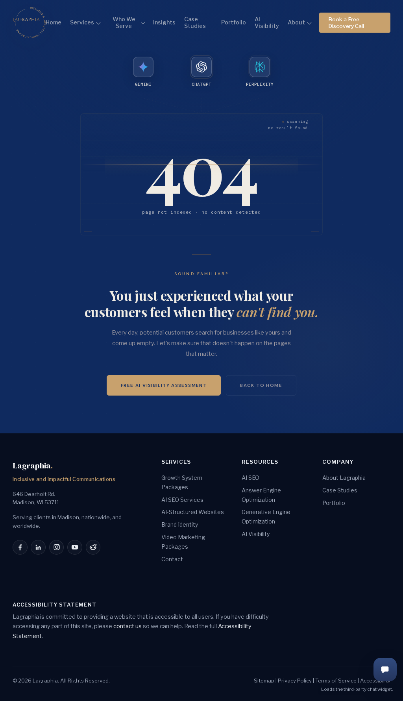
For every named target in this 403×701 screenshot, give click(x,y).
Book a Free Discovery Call (346, 22)
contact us (127, 626)
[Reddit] (93, 547)
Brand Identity (179, 524)
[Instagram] (56, 547)
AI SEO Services (182, 499)
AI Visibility (267, 22)
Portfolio (233, 22)
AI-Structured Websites (192, 512)
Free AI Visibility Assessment (164, 385)
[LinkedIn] (38, 547)
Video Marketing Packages (183, 542)
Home (53, 22)
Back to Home (261, 385)
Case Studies (195, 22)
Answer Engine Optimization (261, 495)
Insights (164, 22)
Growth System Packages (181, 482)
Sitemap (264, 680)
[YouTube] (74, 547)
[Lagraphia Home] (29, 23)
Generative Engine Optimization (266, 517)
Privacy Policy (295, 680)
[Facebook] (20, 547)
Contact (172, 559)
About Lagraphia (344, 477)
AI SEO (250, 477)
